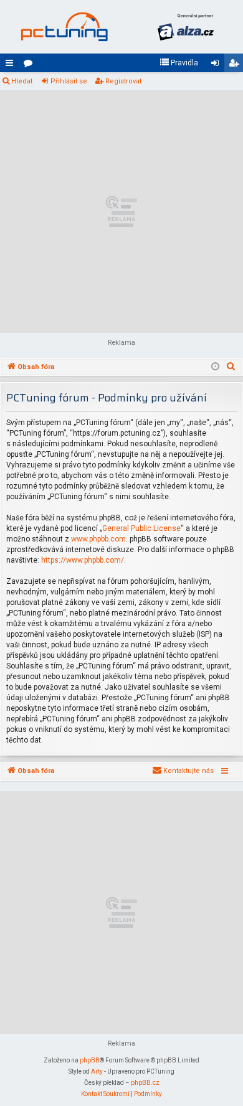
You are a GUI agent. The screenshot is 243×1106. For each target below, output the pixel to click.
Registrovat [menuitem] (236, 65)
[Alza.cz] (185, 27)
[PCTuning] (64, 27)
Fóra (30, 65)
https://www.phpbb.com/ (82, 560)
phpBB (90, 1060)
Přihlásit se (68, 81)
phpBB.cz (145, 1082)
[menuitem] (179, 63)
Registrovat (123, 81)
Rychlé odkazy (12, 65)
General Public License (141, 528)
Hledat (21, 81)
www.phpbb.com (98, 539)
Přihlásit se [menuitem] (217, 65)
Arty (97, 1071)
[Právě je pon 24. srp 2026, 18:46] (215, 367)
